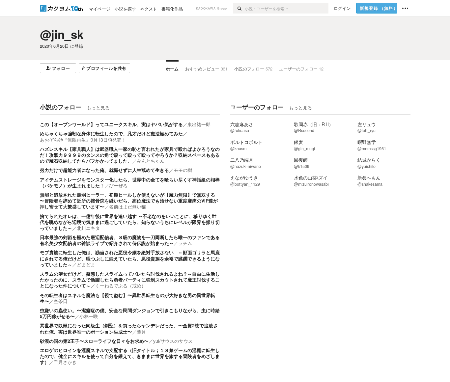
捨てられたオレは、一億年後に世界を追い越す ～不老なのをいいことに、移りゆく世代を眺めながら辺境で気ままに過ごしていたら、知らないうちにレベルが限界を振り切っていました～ (130, 222)
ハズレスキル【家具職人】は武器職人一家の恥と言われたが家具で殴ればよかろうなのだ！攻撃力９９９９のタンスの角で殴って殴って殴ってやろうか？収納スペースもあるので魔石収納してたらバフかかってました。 (130, 155)
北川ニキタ (88, 228)
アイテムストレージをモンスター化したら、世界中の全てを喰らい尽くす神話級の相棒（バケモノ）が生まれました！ (130, 182)
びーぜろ (118, 185)
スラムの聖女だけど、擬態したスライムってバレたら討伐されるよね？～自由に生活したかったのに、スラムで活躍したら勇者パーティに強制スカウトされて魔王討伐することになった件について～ (130, 279)
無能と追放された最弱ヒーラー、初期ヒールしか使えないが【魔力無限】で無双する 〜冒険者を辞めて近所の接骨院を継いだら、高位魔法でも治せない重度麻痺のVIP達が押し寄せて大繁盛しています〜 (129, 200)
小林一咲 (88, 316)
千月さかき (65, 362)
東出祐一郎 (199, 124)
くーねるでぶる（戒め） (120, 285)
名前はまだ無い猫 (127, 206)
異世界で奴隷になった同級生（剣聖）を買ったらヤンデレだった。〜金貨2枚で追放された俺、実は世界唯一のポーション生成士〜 (129, 328)
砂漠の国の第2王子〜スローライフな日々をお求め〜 (94, 341)
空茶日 (61, 301)
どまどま (86, 264)
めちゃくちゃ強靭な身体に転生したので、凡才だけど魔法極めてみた (111, 133)
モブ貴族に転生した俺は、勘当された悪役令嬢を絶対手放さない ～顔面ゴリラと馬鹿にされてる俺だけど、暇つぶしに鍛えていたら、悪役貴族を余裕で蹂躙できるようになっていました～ (130, 258)
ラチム (185, 243)
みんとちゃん (150, 160)
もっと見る (98, 107)
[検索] (239, 8)
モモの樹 (183, 170)
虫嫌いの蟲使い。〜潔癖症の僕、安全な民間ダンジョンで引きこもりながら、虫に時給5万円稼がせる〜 (130, 313)
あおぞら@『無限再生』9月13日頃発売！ (83, 139)
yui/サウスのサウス (173, 341)
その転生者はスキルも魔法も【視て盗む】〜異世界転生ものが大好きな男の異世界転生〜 (127, 298)
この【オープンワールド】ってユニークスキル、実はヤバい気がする (111, 124)
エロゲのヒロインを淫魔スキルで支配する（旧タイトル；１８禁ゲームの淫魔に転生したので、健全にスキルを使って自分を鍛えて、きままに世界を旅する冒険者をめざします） (130, 356)
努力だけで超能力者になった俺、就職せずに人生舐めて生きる (104, 170)
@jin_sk (61, 34)
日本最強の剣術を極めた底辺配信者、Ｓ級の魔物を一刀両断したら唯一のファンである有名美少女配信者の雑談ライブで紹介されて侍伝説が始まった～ (130, 240)
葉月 (141, 331)
